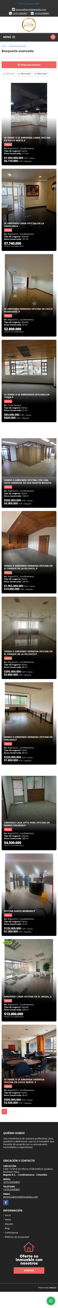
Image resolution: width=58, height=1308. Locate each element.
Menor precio (25, 73)
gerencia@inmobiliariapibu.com (31, 9)
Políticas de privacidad (17, 1236)
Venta (8, 1219)
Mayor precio (42, 73)
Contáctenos (11, 1232)
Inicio (4, 46)
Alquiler (9, 1223)
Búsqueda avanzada (17, 46)
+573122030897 (20, 13)
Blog (7, 1228)
